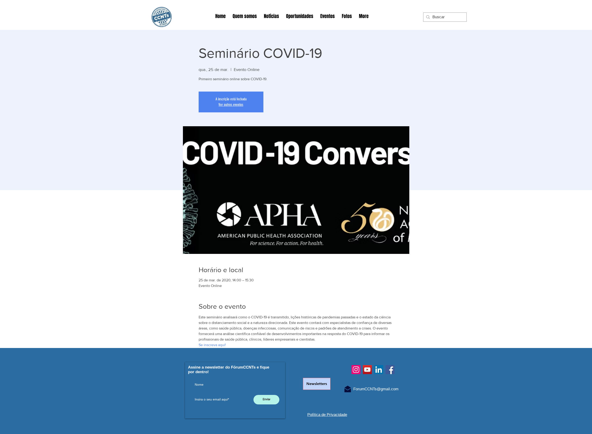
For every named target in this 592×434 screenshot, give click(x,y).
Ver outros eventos (231, 104)
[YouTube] (367, 369)
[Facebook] (390, 369)
